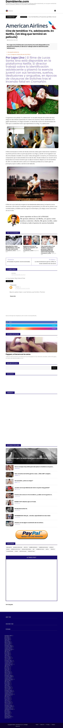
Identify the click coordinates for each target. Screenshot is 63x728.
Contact (53, 724)
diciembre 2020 (8, 675)
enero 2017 (7, 718)
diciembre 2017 (8, 716)
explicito (53, 549)
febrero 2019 (8, 703)
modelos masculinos (26, 549)
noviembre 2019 (8, 691)
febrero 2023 (8, 643)
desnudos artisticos (15, 549)
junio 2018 (7, 711)
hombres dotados (40, 549)
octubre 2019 (8, 693)
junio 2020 (7, 683)
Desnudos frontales (17, 547)
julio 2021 (7, 666)
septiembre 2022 (9, 649)
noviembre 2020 (8, 676)
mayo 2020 (7, 684)
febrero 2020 (8, 688)
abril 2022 (7, 655)
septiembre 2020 (9, 679)
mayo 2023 (7, 639)
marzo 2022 (7, 656)
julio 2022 (7, 651)
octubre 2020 (8, 678)
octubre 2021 (8, 663)
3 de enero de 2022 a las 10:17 (18, 274)
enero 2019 (7, 704)
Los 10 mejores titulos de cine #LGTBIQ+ (19, 54)
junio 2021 (7, 668)
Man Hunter (9, 547)
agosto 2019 (7, 695)
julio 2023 (7, 636)
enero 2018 (7, 715)
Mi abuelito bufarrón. (13, 52)
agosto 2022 (7, 650)
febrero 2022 (8, 658)
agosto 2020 (7, 680)
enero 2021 (7, 674)
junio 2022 (7, 653)
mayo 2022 (7, 654)
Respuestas (13, 285)
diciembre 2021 (8, 660)
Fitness (16, 551)
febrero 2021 (8, 673)
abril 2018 (7, 714)
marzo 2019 (7, 701)
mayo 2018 (7, 713)
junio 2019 (7, 698)
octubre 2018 (8, 708)
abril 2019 (7, 700)
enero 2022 (7, 659)
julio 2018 (7, 710)
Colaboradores (9, 551)
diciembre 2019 (8, 690)
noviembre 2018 (8, 706)
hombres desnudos (33, 547)
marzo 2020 (7, 686)
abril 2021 (7, 670)
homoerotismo (31, 551)
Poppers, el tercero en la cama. (18, 354)
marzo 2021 (7, 671)
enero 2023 (7, 644)
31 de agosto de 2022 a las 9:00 (22, 288)
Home (37, 724)
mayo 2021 (7, 669)
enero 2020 (7, 689)
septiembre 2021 (9, 664)
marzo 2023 (7, 641)
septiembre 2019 (9, 694)
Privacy (47, 724)
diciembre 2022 (8, 645)
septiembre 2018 (9, 709)
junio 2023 (7, 638)
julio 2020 (7, 681)
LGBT (34, 549)
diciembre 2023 (8, 635)
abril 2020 (7, 685)
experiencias (43, 17)
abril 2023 (7, 640)
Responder (9, 281)
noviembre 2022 (8, 646)
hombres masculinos (43, 547)
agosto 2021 (7, 665)
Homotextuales (23, 551)
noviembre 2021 (8, 661)
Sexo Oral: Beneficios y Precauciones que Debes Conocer (23, 17)
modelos (51, 547)
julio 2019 (7, 696)
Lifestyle (26, 547)
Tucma (17, 287)
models (8, 549)
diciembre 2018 (8, 705)
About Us (42, 724)
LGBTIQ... (47, 549)
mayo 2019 (7, 699)
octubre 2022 (8, 648)
